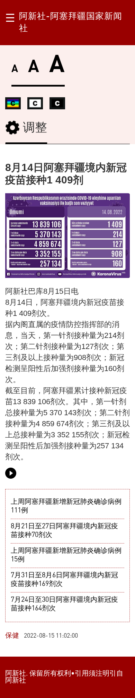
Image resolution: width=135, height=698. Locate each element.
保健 (12, 635)
